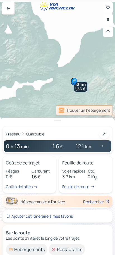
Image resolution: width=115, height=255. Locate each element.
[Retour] (8, 8)
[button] (80, 87)
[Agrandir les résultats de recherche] (57, 121)
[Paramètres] (108, 19)
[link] (84, 110)
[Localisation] (108, 32)
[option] (26, 249)
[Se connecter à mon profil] (108, 7)
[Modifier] (104, 134)
